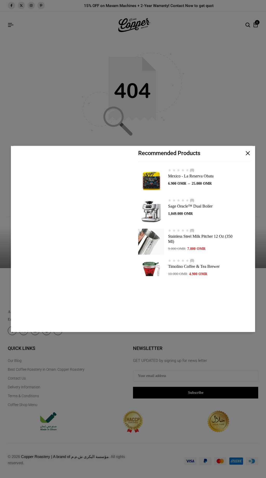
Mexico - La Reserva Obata (191, 176)
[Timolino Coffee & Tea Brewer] (151, 272)
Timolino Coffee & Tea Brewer (194, 266)
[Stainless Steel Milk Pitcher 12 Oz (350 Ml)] (151, 242)
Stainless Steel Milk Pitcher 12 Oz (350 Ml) (200, 238)
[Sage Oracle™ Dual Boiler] (151, 211)
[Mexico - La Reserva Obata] (151, 181)
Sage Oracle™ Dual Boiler (190, 206)
